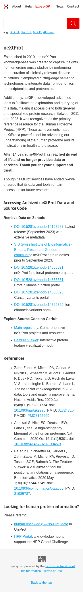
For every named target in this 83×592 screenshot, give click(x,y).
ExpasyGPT (43, 6)
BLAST (14, 32)
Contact (73, 6)
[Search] (73, 23)
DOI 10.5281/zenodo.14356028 (39, 292)
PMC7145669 (38, 416)
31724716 (66, 410)
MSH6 (37, 32)
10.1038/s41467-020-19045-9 (37, 444)
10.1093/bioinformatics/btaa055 (39, 488)
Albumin (48, 32)
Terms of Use (52, 570)
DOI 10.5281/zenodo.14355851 (39, 280)
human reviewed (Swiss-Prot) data (41, 524)
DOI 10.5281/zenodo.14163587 (39, 227)
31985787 (22, 494)
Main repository (26, 328)
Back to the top (41, 582)
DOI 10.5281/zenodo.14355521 (39, 267)
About (16, 6)
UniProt (26, 32)
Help (28, 6)
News (60, 6)
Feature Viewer (26, 340)
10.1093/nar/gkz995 (29, 410)
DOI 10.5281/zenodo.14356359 (39, 305)
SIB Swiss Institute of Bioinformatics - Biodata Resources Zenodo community (43, 249)
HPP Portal (23, 536)
